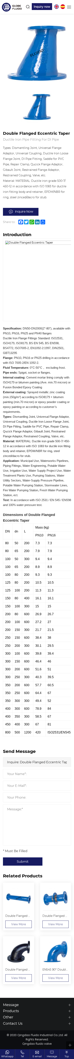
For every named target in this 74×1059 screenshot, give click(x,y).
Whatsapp (7, 1056)
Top (67, 1056)
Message (52, 1056)
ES (62, 6)
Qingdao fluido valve (37, 1044)
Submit (23, 861)
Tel (22, 1056)
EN (56, 6)
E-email (37, 1056)
